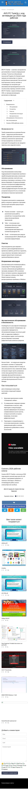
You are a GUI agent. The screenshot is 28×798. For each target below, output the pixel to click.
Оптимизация (7, 42)
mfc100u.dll (5, 593)
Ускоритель (13, 109)
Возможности (10, 104)
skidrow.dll (4, 543)
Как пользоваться (11, 120)
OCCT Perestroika (6, 670)
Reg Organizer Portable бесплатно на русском (12, 644)
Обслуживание (13, 107)
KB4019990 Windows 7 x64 (9, 695)
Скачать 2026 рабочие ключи (14, 123)
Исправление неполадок (16, 113)
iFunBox (4, 568)
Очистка (12, 111)
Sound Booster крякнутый (9, 721)
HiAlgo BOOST (5, 618)
